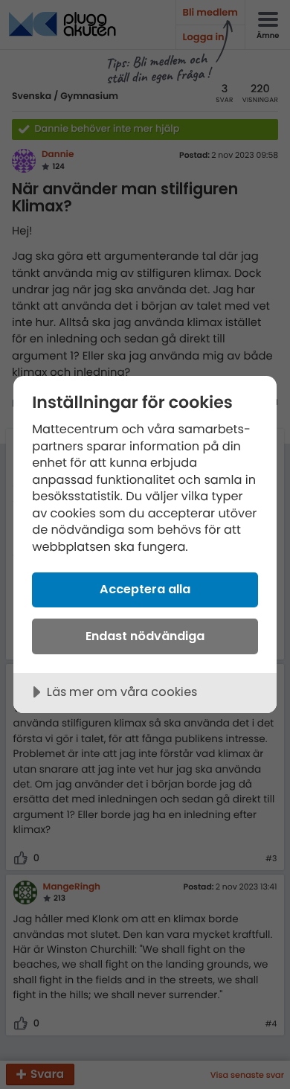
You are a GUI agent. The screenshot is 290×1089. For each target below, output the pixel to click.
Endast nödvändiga (145, 636)
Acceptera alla (145, 589)
